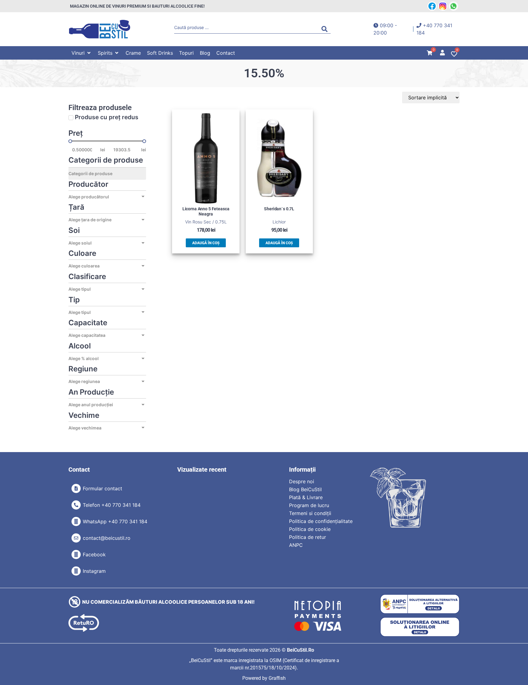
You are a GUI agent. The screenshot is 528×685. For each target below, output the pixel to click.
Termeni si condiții (310, 513)
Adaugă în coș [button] (205, 243)
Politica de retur (307, 537)
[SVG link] (99, 29)
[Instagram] (76, 571)
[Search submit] (326, 29)
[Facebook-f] (76, 554)
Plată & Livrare (306, 497)
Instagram (94, 571)
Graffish (277, 678)
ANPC (296, 545)
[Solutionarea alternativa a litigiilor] (420, 604)
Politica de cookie (310, 529)
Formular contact (102, 488)
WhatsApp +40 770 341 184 (115, 521)
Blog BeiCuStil (305, 489)
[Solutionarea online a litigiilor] (420, 627)
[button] (81, 53)
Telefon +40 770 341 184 (112, 505)
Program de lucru (309, 505)
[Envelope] (76, 538)
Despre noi (301, 481)
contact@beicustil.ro (106, 538)
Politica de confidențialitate (321, 521)
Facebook (94, 554)
